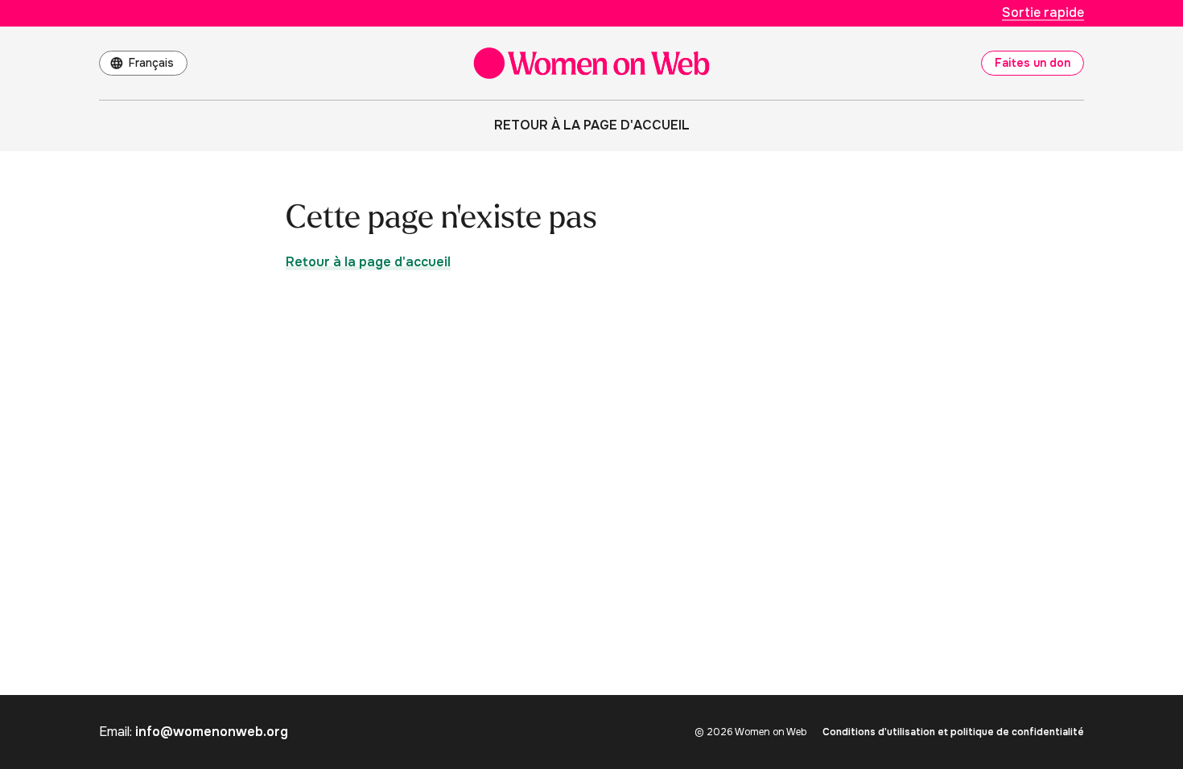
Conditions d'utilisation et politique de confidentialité (953, 732)
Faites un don (1032, 63)
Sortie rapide (1043, 12)
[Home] (591, 63)
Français (151, 63)
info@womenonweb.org (211, 731)
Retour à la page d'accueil (592, 125)
